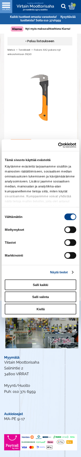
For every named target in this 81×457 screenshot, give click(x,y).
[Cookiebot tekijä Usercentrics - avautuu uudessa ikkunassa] (58, 145)
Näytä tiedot (59, 272)
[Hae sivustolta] (64, 6)
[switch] (70, 229)
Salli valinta (40, 297)
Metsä (11, 49)
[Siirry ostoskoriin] (71, 6)
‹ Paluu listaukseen (40, 41)
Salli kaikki (40, 284)
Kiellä (41, 309)
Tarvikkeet (24, 49)
